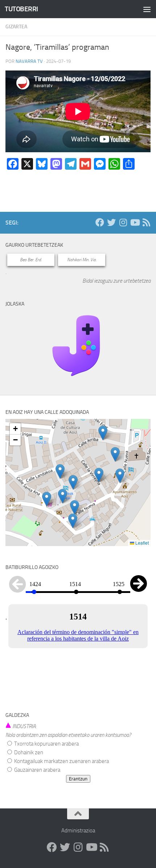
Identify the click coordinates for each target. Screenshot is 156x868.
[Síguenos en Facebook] (99, 222)
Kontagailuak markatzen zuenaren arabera (61, 761)
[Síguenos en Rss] (146, 222)
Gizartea (16, 27)
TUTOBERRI (21, 9)
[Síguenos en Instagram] (123, 222)
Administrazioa (78, 830)
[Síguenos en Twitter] (111, 222)
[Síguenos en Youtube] (134, 222)
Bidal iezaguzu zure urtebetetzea (116, 281)
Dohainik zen (28, 752)
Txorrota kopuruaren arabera (46, 743)
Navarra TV (29, 61)
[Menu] (147, 9)
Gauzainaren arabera (36, 770)
